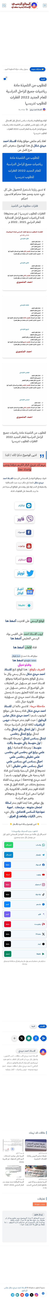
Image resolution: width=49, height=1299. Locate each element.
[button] (36, 1038)
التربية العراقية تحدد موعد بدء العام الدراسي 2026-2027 (13, 1183)
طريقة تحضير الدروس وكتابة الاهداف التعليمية (37, 1157)
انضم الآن (8, 845)
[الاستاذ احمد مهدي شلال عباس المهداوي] (24, 5)
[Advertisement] (24, 40)
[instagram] (36, 1295)
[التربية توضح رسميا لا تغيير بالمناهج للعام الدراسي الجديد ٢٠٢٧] (36, 1171)
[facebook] (27, 1295)
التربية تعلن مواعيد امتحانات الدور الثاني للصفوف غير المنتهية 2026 (13, 1159)
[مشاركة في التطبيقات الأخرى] (14, 1038)
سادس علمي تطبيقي (24, 766)
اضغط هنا (18, 660)
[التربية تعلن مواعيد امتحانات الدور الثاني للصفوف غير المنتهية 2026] (13, 1145)
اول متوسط (34, 743)
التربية (43, 79)
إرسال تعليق (38, 1214)
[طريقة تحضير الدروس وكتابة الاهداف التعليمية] (36, 1145)
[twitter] (31, 1295)
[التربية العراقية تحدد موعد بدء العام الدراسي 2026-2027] (13, 1171)
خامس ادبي (20, 752)
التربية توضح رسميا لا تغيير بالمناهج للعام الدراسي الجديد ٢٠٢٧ (37, 1184)
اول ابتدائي (29, 729)
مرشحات (19, 807)
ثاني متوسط (20, 743)
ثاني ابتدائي (16, 729)
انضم (7, 904)
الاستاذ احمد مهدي (36, 109)
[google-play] (17, 1295)
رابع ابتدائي (25, 734)
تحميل (8, 954)
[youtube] (22, 1295)
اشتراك (8, 875)
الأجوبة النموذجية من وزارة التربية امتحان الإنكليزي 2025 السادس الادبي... (16, 69)
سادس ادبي (28, 761)
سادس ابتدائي (30, 738)
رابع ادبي (32, 752)
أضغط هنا (10, 621)
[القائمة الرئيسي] (45, 5)
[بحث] (4, 5)
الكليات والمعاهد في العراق (22, 816)
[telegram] (12, 1295)
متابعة (7, 865)
